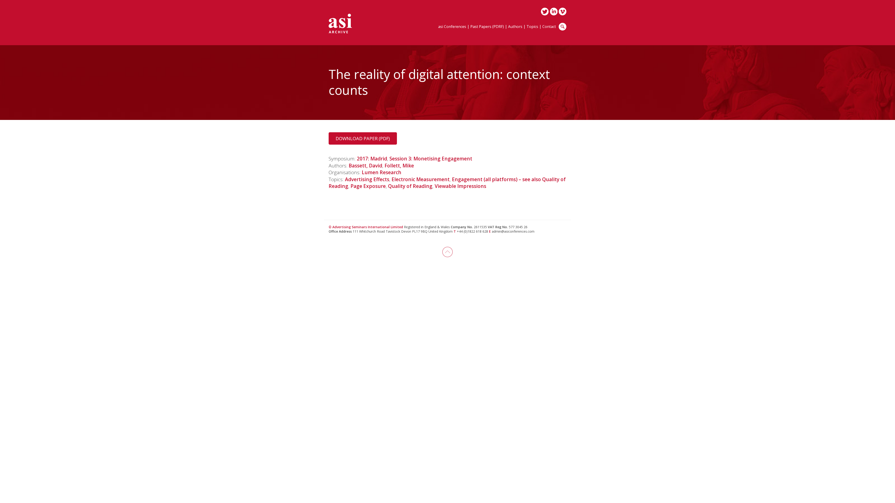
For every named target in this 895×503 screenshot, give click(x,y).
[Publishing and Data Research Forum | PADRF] (340, 23)
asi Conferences (452, 27)
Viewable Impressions (460, 186)
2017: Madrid (372, 158)
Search (562, 27)
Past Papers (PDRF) (487, 27)
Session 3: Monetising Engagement (430, 158)
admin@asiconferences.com (513, 231)
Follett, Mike (399, 165)
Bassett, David (365, 165)
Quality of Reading (410, 186)
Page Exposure (368, 186)
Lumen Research (381, 172)
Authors (515, 27)
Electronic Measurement (421, 179)
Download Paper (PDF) (363, 138)
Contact (549, 27)
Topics (532, 27)
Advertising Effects (367, 179)
